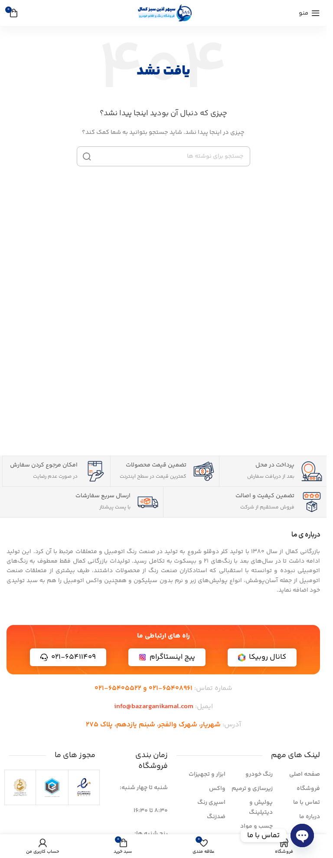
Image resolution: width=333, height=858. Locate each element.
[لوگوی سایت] (163, 13)
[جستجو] (87, 156)
